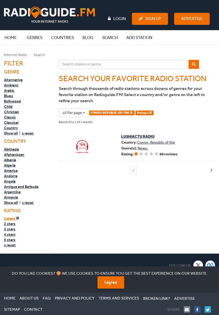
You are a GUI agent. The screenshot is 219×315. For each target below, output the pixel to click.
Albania (10, 160)
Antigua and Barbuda (21, 186)
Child (8, 106)
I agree (110, 282)
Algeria (9, 165)
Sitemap (12, 309)
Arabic (9, 90)
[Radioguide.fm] (49, 15)
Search (110, 37)
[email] (189, 309)
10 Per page (72, 113)
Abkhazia (11, 149)
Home (13, 37)
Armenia (11, 197)
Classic (10, 117)
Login (119, 18)
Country (11, 128)
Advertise (192, 18)
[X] (198, 265)
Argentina (12, 192)
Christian (11, 112)
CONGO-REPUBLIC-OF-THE (110, 113)
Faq (47, 298)
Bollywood (12, 101)
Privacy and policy (75, 298)
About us (29, 298)
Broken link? (156, 298)
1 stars (10, 218)
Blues (8, 96)
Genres (34, 37)
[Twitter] (210, 309)
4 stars (9, 234)
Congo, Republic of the (156, 142)
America (11, 170)
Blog (88, 37)
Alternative (13, 80)
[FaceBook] (199, 309)
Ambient (11, 85)
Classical (11, 122)
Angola (9, 181)
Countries (62, 37)
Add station (139, 37)
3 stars (9, 229)
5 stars (9, 240)
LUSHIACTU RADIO (138, 136)
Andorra (10, 176)
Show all (11, 133)
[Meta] (210, 265)
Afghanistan (14, 154)
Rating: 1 (143, 113)
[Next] (211, 170)
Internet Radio (15, 55)
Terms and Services (119, 298)
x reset (28, 133)
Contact (33, 309)
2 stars (9, 224)
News (142, 148)
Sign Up (153, 18)
